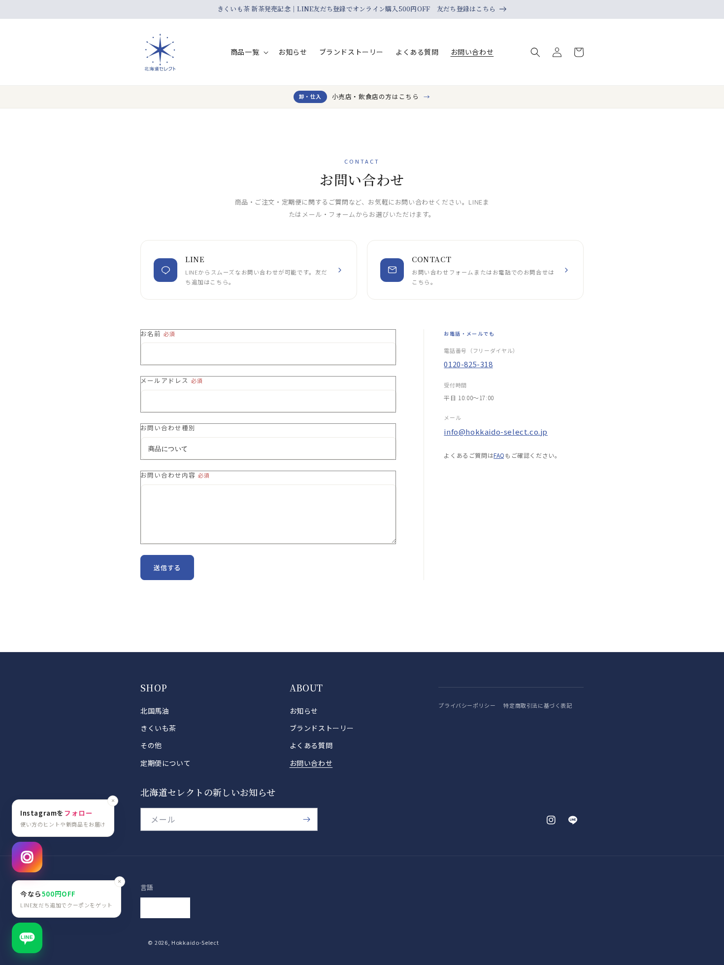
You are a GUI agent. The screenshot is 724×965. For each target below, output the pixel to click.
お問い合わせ (311, 763)
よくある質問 (311, 745)
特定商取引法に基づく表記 (537, 705)
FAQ (499, 455)
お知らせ (304, 711)
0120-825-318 (468, 364)
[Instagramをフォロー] (27, 857)
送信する (167, 567)
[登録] (306, 819)
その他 (151, 745)
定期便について (165, 763)
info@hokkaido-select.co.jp (496, 431)
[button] (248, 51)
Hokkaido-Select (195, 942)
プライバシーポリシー (466, 705)
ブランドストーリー (322, 728)
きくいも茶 (158, 728)
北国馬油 (154, 711)
